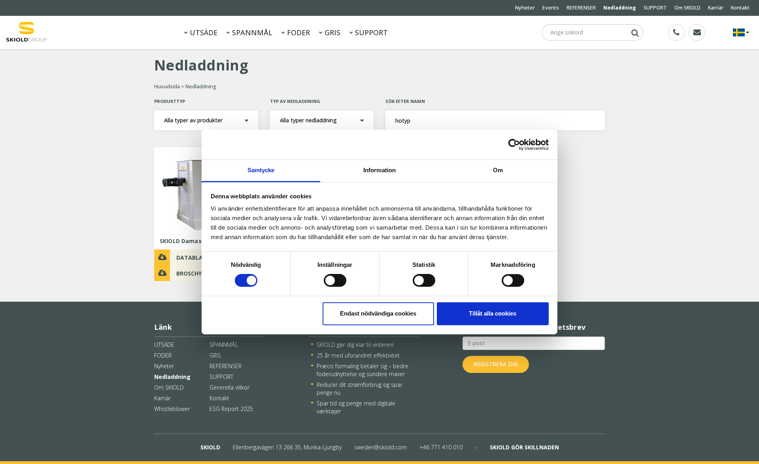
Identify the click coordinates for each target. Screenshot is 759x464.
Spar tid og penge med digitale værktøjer (356, 407)
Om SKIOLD (687, 7)
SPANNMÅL (251, 32)
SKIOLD (210, 447)
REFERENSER (581, 7)
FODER (297, 32)
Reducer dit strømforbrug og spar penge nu (359, 388)
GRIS (331, 32)
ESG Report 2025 (231, 409)
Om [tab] (498, 170)
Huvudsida (167, 86)
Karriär (715, 7)
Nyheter (525, 7)
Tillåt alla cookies (492, 313)
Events (550, 7)
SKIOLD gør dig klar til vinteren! (355, 344)
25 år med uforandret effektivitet (358, 355)
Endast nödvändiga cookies (378, 313)
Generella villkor (229, 387)
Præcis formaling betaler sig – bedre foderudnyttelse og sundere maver (362, 370)
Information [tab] (379, 170)
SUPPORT (655, 7)
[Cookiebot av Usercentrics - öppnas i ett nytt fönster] (514, 144)
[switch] (335, 280)
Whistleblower (172, 409)
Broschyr (190, 273)
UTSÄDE (202, 32)
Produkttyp (169, 101)
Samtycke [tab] (261, 170)
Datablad (191, 257)
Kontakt (740, 7)
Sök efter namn (405, 101)
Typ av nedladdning (295, 101)
